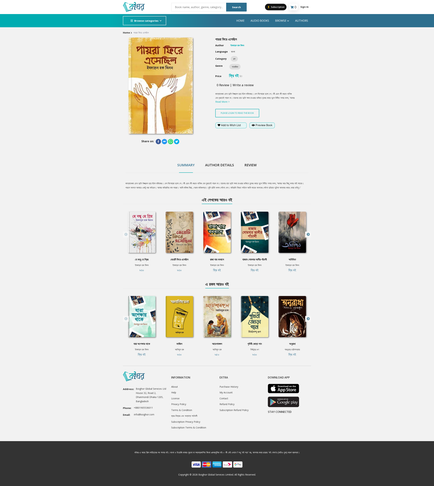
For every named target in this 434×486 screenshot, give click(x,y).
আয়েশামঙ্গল (217, 344)
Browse (280, 21)
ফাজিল (179, 344)
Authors (301, 21)
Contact (224, 398)
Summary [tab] (186, 165)
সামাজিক (235, 66)
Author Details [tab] (219, 165)
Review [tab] (250, 165)
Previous (126, 234)
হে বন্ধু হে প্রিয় (142, 259)
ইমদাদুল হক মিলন (142, 265)
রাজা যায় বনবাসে (217, 259)
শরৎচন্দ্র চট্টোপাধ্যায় (292, 349)
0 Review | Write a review (235, 85)
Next (308, 234)
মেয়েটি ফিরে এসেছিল (179, 259)
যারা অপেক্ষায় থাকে (142, 344)
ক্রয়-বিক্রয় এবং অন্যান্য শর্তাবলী (184, 415)
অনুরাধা (292, 344)
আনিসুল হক (179, 349)
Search (236, 7)
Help (173, 392)
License (175, 398)
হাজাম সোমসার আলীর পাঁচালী (254, 259)
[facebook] (158, 141)
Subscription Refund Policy (234, 410)
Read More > (222, 101)
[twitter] (176, 141)
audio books (260, 21)
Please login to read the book (237, 113)
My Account (226, 392)
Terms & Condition (181, 410)
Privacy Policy (178, 404)
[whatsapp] (170, 141)
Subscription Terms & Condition (188, 427)
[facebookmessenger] (164, 141)
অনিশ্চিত (292, 259)
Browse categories (146, 20)
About (174, 386)
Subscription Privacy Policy (185, 421)
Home (240, 21)
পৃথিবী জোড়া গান (255, 344)
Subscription (277, 6)
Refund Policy (227, 404)
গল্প (234, 58)
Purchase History (229, 386)
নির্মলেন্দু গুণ (254, 349)
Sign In (304, 6)
